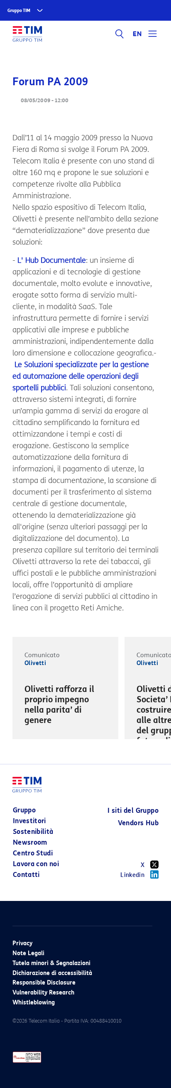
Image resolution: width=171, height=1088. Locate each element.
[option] (65, 706)
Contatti (26, 875)
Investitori (29, 821)
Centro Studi (33, 853)
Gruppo (24, 810)
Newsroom (30, 842)
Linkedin (132, 875)
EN (137, 34)
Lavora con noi (36, 864)
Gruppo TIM (18, 10)
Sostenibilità (33, 832)
